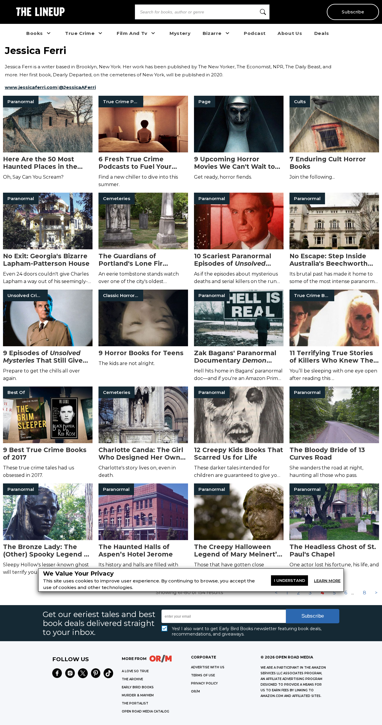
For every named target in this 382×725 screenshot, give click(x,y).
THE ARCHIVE (132, 679)
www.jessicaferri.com (31, 87)
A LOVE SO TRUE (135, 671)
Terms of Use (203, 675)
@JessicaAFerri (77, 87)
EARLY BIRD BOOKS (138, 687)
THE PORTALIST (135, 703)
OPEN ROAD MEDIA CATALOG (145, 711)
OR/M (195, 691)
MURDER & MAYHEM (138, 695)
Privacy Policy (204, 683)
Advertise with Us (207, 667)
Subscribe (353, 12)
